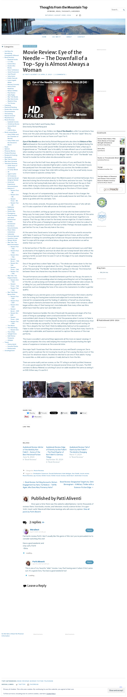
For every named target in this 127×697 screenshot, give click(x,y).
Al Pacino (102, 150)
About (69, 37)
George (100, 167)
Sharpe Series (12, 240)
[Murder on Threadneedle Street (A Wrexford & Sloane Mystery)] (122, 164)
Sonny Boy (101, 148)
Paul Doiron (11, 93)
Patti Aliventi (31, 74)
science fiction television (41, 681)
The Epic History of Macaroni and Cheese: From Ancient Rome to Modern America (107, 179)
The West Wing (12, 328)
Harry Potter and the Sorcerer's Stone (13, 143)
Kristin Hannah (12, 78)
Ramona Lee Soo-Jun (105, 169)
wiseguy (10, 340)
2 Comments (60, 74)
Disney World (12, 344)
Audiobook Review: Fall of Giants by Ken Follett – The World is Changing (80, 449)
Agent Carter (12, 174)
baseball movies (13, 122)
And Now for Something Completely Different (12, 53)
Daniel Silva (12, 64)
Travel (7, 342)
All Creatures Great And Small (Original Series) (13, 178)
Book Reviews (9, 57)
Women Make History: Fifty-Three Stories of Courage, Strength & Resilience (107, 141)
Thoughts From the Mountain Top (63, 7)
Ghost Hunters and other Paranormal (12, 217)
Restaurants (12, 348)
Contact (81, 37)
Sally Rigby (11, 95)
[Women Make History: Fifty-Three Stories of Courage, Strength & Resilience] (122, 144)
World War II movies (81, 476)
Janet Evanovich (13, 72)
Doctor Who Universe (11, 109)
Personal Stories (10, 151)
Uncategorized (10, 350)
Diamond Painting (11, 107)
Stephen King (12, 101)
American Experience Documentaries (13, 184)
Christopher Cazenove (40, 473)
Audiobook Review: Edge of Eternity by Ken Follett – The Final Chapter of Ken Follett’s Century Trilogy (56, 452)
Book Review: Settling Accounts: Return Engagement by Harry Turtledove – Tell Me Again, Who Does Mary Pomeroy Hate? (40, 485)
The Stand (11, 325)
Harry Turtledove (13, 70)
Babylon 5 (11, 188)
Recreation (8, 157)
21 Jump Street (13, 170)
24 (8, 172)
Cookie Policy (51, 694)
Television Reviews (11, 163)
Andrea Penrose (104, 160)
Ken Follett (75, 473)
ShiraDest (34, 530)
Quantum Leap (13, 238)
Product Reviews (10, 153)
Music (6, 147)
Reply (89, 530)
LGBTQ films (12, 130)
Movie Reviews (10, 120)
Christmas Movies (13, 124)
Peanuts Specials (13, 236)
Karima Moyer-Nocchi (105, 182)
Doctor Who (11, 211)
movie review (84, 473)
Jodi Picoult (12, 74)
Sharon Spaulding (104, 145)
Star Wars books (13, 99)
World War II (70, 476)
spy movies (37, 476)
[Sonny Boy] (122, 155)
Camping (8, 105)
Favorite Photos (13, 346)
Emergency (11, 213)
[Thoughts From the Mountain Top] (63, 27)
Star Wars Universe (11, 161)
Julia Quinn (11, 76)
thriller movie (46, 476)
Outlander (11, 234)
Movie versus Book (11, 132)
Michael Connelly (13, 84)
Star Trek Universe (11, 159)
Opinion (7, 149)
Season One (15, 330)
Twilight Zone (12, 334)
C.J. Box (10, 61)
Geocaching (9, 113)
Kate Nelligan (66, 473)
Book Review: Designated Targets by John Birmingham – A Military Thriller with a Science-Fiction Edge (77, 485)
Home (44, 37)
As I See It (56, 37)
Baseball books (13, 59)
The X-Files (11, 332)
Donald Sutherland (55, 473)
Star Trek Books (13, 97)
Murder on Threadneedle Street (108, 158)
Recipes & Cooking (11, 155)
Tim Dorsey (11, 103)
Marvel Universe (10, 116)
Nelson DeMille (12, 91)
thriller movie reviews (58, 476)
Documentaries (10, 111)
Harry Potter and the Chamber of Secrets (13, 136)
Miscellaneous (9, 118)
